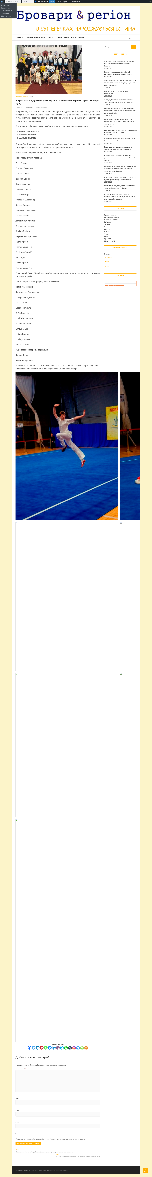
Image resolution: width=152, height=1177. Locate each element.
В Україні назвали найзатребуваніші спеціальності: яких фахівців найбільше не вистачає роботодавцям (119, 196)
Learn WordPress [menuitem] (6, 10)
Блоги (59, 38)
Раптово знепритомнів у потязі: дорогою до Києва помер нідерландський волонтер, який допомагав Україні (120, 110)
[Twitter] (33, 1048)
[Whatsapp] (46, 1048)
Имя (18, 1098)
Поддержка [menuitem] (5, 13)
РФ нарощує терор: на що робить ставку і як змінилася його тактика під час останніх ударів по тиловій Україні (120, 168)
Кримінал (107, 239)
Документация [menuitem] (6, 8)
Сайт (17, 1122)
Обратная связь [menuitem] (6, 16)
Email (18, 1110)
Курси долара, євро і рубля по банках (114, 285)
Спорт (31, 97)
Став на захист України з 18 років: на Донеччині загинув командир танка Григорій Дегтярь (119, 157)
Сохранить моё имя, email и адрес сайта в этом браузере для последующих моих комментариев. (50, 1139)
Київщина (107, 222)
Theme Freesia (42, 1170)
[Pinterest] (42, 1048)
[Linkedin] (37, 1048)
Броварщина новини (111, 217)
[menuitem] (2, 1)
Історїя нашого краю (36, 38)
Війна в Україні (77, 38)
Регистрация (75, 1)
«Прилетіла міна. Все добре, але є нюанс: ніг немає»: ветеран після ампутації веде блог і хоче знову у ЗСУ (120, 82)
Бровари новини (22, 97)
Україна (107, 224)
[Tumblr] (70, 1048)
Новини (20, 38)
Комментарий (21, 1069)
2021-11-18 (29, 107)
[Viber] (58, 1048)
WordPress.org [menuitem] (6, 5)
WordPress (50, 1170)
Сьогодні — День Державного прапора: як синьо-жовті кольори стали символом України (119, 63)
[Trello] (54, 1048)
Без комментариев (41, 107)
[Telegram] (78, 1048)
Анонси (51, 38)
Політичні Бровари (110, 219)
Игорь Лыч (19, 107)
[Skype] (62, 1048)
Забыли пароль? (62, 1)
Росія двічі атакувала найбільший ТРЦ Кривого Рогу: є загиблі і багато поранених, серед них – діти (119, 121)
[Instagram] (74, 1048)
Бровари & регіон (22, 1170)
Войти (52, 1)
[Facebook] (29, 1048)
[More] (86, 1048)
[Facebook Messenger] (50, 1048)
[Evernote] (82, 1048)
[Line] (66, 1048)
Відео (66, 38)
